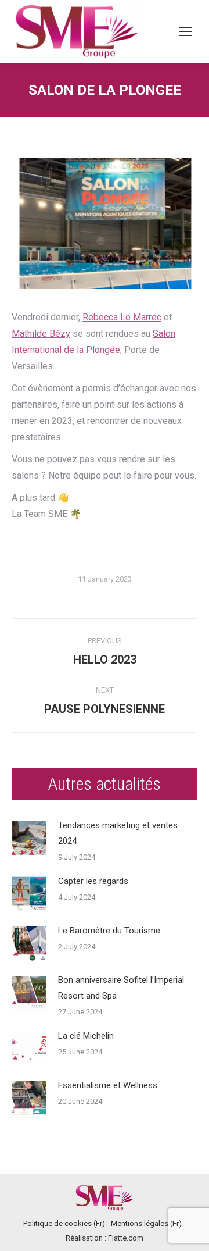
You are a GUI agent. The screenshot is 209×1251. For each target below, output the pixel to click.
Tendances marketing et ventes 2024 (118, 833)
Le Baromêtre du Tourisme (109, 930)
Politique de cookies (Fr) (64, 1223)
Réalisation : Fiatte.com (104, 1238)
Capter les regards (93, 881)
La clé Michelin (86, 1036)
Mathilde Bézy (41, 333)
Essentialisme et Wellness (107, 1085)
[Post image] (29, 838)
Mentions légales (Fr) (146, 1223)
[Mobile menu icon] (185, 31)
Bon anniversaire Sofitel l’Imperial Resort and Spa (121, 988)
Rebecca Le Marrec (121, 317)
